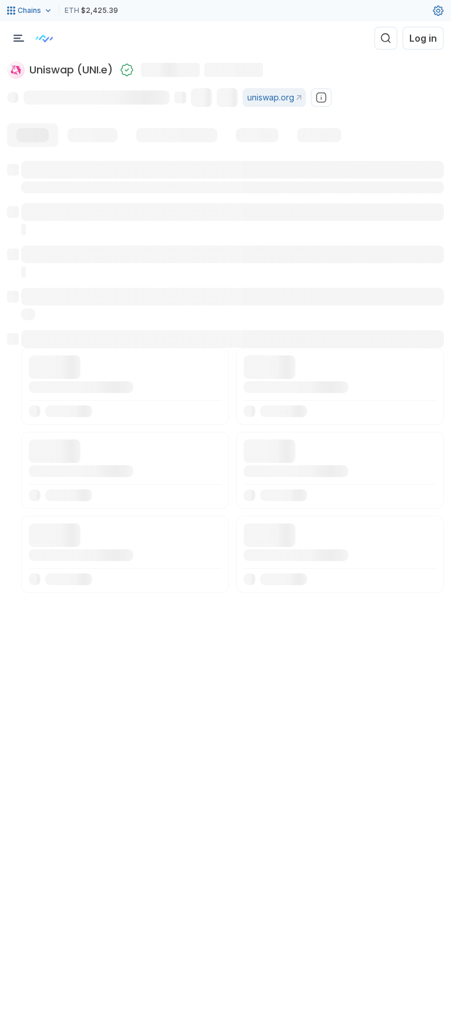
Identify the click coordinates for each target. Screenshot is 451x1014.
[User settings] (438, 10)
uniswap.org (270, 97)
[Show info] (321, 97)
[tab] (32, 135)
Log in (423, 38)
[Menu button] (19, 38)
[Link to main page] (44, 38)
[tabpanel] (225, 377)
